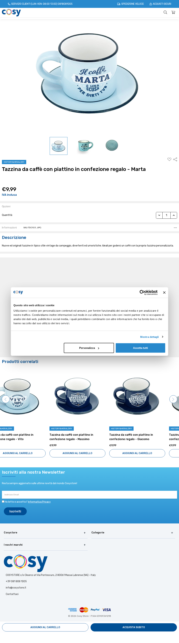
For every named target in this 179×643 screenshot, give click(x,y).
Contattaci (12, 594)
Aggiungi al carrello (30, 453)
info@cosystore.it (16, 587)
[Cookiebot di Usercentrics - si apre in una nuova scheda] (142, 292)
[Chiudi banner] (164, 292)
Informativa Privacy (39, 501)
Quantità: (7, 215)
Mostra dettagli (149, 336)
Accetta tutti (140, 347)
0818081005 (65, 3)
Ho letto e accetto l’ (28, 501)
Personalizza (87, 347)
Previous (6, 399)
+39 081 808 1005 (16, 581)
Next (173, 399)
